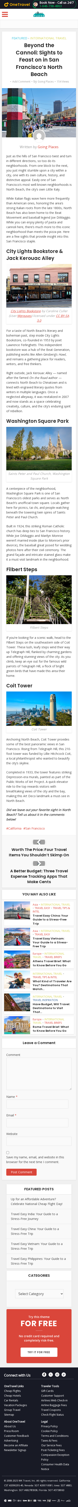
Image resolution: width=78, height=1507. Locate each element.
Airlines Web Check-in (54, 1400)
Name (12, 1097)
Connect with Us (17, 1375)
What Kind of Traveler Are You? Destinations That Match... (52, 985)
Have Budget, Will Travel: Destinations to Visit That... (51, 1008)
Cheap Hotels (12, 1395)
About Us (10, 1426)
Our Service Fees (51, 1445)
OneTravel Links (14, 1386)
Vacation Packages (15, 1405)
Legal (44, 1421)
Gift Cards (47, 1391)
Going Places (46, 81)
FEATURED (19, 38)
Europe (37, 953)
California (14, 828)
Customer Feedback (16, 1436)
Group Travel (12, 1410)
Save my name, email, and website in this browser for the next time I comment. (35, 1159)
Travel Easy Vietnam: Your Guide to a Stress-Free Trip (50, 942)
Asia (35, 904)
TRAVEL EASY (42, 908)
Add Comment (21, 81)
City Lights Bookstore (26, 311)
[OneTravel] (17, 4)
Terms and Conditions (54, 1436)
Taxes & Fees (49, 1440)
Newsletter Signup (15, 1450)
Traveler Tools (50, 1386)
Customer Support (52, 1395)
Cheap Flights (12, 1391)
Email (11, 1115)
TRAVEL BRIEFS (53, 957)
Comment (13, 1055)
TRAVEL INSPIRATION (45, 1000)
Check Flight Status (52, 1414)
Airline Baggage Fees (54, 1405)
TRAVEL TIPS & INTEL (45, 977)
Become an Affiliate (16, 1445)
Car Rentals (11, 1400)
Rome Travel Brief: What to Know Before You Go (51, 1029)
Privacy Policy (49, 1426)
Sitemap (9, 1414)
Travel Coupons (51, 1410)
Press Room (11, 1431)
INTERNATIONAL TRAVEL (48, 38)
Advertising (11, 1440)
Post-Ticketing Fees (53, 1450)
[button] (54, 4)
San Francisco (35, 828)
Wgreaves (24, 316)
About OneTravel (14, 1421)
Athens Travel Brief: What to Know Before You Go (52, 963)
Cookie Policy (49, 1431)
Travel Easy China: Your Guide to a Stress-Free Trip (50, 919)
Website (12, 1134)
